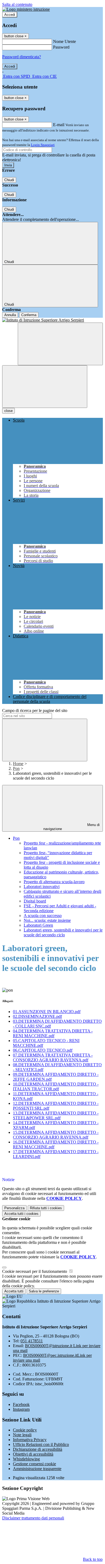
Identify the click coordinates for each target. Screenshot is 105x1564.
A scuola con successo (43, 915)
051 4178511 (31, 1341)
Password (61, 47)
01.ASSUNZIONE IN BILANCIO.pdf (46, 1011)
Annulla (10, 315)
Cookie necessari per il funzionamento (35, 1271)
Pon (16, 768)
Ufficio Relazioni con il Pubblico (41, 1444)
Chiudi (9, 180)
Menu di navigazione (71, 827)
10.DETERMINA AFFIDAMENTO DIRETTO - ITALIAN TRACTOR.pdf (56, 1086)
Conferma (28, 315)
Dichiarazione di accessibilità (37, 1449)
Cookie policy (25, 1430)
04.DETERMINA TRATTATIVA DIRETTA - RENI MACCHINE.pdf (53, 1033)
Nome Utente (64, 41)
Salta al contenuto (17, 4)
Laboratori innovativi (42, 886)
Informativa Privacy (30, 1439)
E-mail (58, 124)
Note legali (22, 1435)
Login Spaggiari (43, 145)
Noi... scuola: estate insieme (47, 920)
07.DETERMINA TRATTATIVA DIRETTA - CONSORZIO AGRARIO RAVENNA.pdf (53, 1057)
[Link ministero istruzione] (26, 9)
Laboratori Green (38, 925)
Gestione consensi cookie (34, 1463)
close (8, 411)
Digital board (35, 901)
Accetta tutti (21, 1214)
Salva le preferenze (44, 1291)
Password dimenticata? (21, 56)
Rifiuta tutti (46, 1208)
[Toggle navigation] (44, 386)
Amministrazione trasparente (37, 1468)
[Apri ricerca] (60, 344)
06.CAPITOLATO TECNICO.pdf (42, 1050)
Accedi (9, 15)
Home (18, 763)
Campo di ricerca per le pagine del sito (34, 710)
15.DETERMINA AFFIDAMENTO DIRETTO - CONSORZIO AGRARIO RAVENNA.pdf (56, 1134)
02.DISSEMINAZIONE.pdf (37, 1016)
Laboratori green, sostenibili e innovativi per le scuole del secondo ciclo (63, 932)
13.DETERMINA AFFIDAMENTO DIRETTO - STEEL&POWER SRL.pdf (56, 1115)
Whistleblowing (26, 1459)
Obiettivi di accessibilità (33, 1454)
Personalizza (14, 1208)
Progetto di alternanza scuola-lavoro (54, 881)
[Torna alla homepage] (52, 320)
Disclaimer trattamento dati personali (33, 1518)
